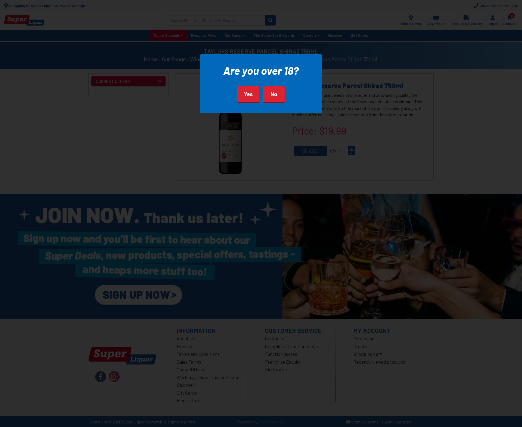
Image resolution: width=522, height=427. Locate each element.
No (274, 94)
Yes (248, 94)
